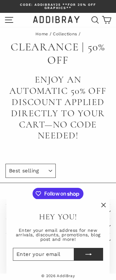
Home (41, 33)
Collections (65, 33)
